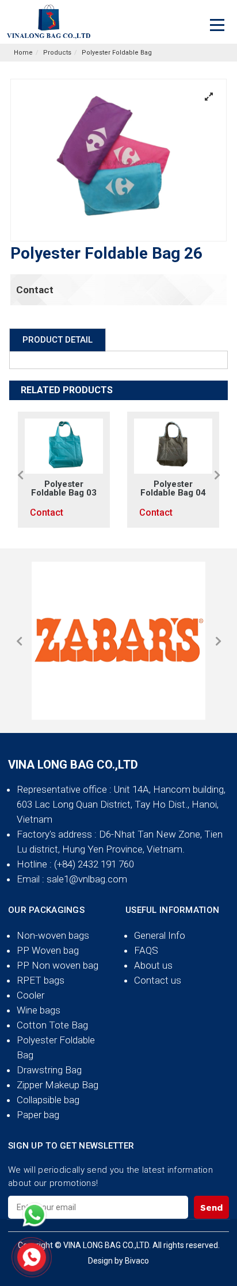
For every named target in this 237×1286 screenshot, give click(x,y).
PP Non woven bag (57, 965)
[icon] (34, 1215)
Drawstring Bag (49, 1070)
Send (211, 1207)
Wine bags (38, 1010)
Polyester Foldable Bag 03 (64, 488)
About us (153, 965)
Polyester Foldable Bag (117, 52)
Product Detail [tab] (57, 340)
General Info (159, 935)
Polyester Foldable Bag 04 (173, 488)
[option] (63, 470)
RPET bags (40, 980)
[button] (20, 475)
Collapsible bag (48, 1099)
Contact (34, 289)
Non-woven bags (53, 935)
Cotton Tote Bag (52, 1025)
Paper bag (38, 1114)
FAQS (146, 950)
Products (57, 52)
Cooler (30, 995)
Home (23, 52)
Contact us (157, 980)
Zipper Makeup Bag (57, 1085)
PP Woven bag (48, 950)
